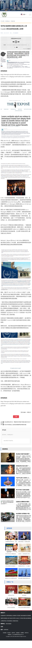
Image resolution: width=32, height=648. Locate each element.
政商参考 (14, 615)
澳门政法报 (10, 618)
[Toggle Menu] (30, 14)
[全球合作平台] (11, 589)
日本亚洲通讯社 (9, 620)
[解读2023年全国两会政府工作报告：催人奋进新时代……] (11, 572)
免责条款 (18, 632)
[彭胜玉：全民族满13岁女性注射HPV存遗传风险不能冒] (24, 547)
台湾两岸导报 (3, 620)
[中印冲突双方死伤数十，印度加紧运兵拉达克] (11, 560)
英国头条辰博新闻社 (27, 618)
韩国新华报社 (15, 620)
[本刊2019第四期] (11, 601)
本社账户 (9, 632)
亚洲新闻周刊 (3, 615)
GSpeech (28, 48)
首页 (3, 21)
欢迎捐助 (4, 632)
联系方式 (26, 632)
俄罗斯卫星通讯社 (4, 618)
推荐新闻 (9, 528)
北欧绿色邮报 (23, 615)
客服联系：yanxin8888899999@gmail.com (16, 634)
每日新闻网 (28, 615)
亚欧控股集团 (8, 623)
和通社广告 (10, 582)
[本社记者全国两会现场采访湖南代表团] (24, 601)
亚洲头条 (7, 21)
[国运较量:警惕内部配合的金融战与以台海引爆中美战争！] (24, 572)
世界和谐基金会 (9, 615)
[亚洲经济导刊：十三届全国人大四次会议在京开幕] (24, 560)
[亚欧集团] (24, 589)
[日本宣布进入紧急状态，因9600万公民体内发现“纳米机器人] (11, 547)
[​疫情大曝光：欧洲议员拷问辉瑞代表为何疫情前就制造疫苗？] (24, 535)
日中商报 (21, 618)
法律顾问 (22, 632)
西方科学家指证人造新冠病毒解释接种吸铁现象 (15, 424)
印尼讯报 (18, 615)
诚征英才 (13, 632)
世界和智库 (6, 629)
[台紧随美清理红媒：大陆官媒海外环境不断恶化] (11, 535)
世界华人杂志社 (16, 618)
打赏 (16, 416)
